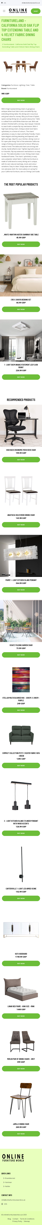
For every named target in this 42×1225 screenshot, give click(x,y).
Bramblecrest (10, 1178)
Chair (28, 85)
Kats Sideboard (21, 953)
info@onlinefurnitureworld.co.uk (31, 3)
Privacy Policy (17, 1221)
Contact (15, 1219)
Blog (9, 1219)
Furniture (14, 85)
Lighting (22, 85)
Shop (36, 11)
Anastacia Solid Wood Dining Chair (21, 515)
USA (5, 3)
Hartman (8, 1182)
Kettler (7, 1186)
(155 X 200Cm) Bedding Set (21, 299)
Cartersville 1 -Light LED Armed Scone (21, 888)
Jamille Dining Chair (21, 1124)
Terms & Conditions (27, 1219)
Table (32, 85)
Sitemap (27, 1221)
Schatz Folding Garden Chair (21, 645)
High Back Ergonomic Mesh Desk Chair (21, 450)
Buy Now (21, 100)
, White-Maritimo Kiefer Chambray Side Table (21, 234)
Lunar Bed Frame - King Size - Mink (21, 1006)
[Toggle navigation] (4, 11)
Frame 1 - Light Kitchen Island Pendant (21, 580)
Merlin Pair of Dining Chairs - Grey (21, 1059)
